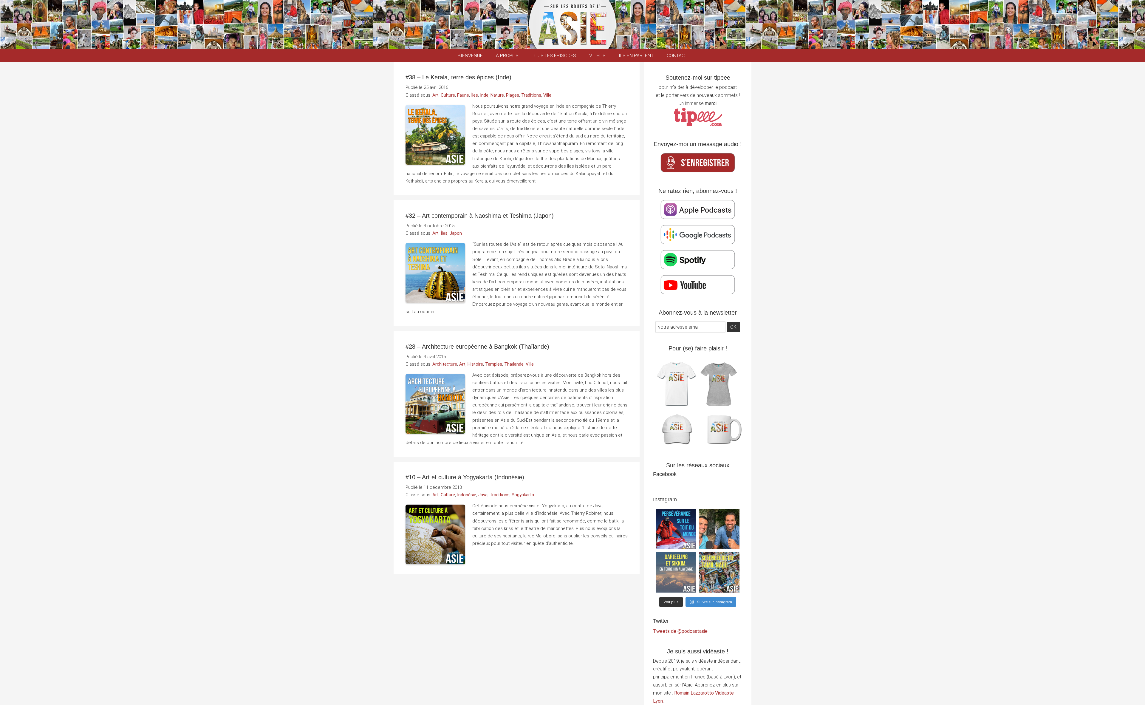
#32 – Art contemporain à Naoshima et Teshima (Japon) (480, 215)
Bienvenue (470, 55)
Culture (448, 95)
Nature (497, 95)
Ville (547, 95)
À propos (507, 55)
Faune (463, 95)
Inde (484, 95)
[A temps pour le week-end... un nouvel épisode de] (676, 572)
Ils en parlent (636, 55)
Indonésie (466, 494)
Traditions (531, 95)
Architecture (444, 364)
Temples (493, 364)
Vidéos (597, 55)
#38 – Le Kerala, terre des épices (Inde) (458, 77)
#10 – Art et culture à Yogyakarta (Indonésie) (465, 477)
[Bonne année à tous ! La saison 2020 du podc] (719, 529)
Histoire (475, 364)
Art (435, 95)
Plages (512, 95)
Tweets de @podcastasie (680, 631)
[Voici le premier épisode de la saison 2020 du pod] (676, 529)
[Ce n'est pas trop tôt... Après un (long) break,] (719, 572)
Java (483, 494)
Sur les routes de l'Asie (572, 24)
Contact (677, 55)
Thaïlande (514, 364)
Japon (456, 233)
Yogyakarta (523, 494)
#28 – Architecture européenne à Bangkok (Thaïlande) (477, 346)
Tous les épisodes (554, 55)
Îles (474, 95)
